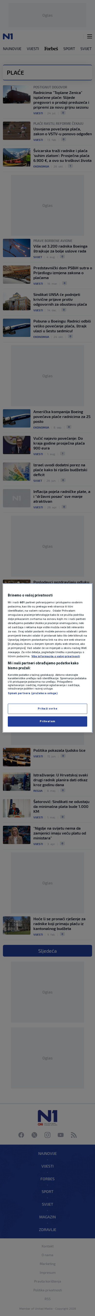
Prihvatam (47, 721)
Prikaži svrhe (47, 708)
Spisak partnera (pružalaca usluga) (32, 693)
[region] (47, 658)
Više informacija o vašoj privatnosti (55, 656)
